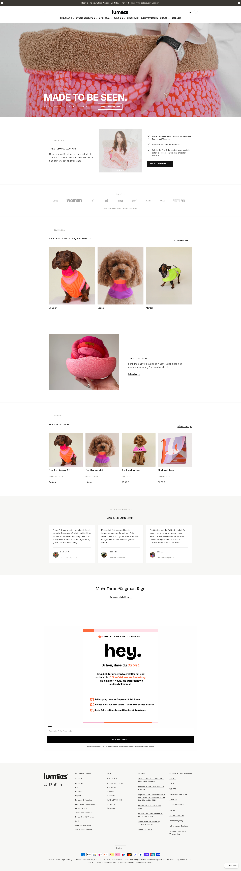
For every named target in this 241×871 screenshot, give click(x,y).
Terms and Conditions (84, 813)
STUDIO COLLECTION (85, 18)
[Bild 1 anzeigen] (117, 170)
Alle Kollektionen (183, 240)
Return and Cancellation (85, 804)
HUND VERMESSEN (149, 18)
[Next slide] (239, 3)
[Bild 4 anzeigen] (123, 170)
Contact (78, 779)
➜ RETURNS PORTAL (83, 825)
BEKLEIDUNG (66, 18)
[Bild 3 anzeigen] (121, 170)
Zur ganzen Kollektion (121, 597)
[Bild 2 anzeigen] (119, 170)
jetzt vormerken (110, 106)
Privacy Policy (81, 808)
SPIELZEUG (104, 18)
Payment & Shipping (83, 800)
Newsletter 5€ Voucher (84, 817)
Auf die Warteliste (159, 164)
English (119, 848)
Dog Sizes (79, 791)
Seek (77, 821)
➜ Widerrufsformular (84, 830)
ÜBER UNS (176, 18)
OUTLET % (164, 18)
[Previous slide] (2, 3)
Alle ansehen (184, 426)
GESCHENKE (132, 18)
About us (79, 783)
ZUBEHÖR (118, 18)
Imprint (78, 796)
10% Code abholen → (120, 740)
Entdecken (134, 374)
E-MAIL (49, 726)
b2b (76, 787)
